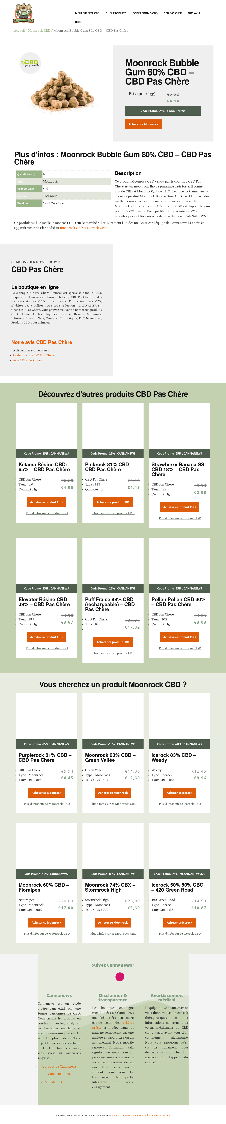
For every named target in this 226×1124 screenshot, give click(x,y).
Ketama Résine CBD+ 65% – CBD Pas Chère (44, 467)
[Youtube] (92, 976)
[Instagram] (119, 976)
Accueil (19, 30)
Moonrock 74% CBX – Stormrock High (110, 887)
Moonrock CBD (39, 30)
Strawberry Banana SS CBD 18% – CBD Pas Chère (177, 469)
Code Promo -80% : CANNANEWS (113, 874)
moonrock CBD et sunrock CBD (83, 228)
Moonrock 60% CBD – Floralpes (44, 887)
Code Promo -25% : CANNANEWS (163, 111)
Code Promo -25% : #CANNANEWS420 (179, 874)
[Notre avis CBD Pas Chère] (13, 335)
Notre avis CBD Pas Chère (41, 342)
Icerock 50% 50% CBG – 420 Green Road (177, 887)
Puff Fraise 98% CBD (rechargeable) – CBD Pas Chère (110, 604)
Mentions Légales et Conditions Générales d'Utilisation (141, 1115)
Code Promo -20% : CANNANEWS (179, 744)
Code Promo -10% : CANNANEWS (113, 744)
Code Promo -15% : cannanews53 (46, 874)
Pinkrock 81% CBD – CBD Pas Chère (109, 467)
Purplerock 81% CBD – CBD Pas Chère (45, 757)
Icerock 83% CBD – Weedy (173, 757)
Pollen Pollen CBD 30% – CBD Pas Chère (178, 602)
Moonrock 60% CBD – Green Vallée (110, 757)
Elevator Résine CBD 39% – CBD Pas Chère (44, 602)
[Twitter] (133, 976)
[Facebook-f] (106, 976)
